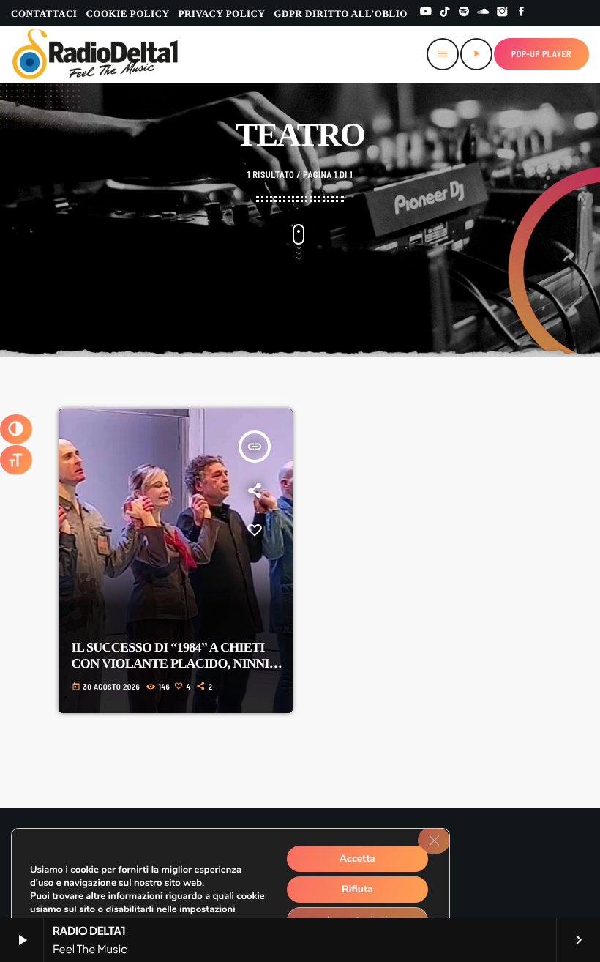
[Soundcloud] (483, 12)
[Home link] (95, 54)
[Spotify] (464, 12)
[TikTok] (445, 12)
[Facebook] (522, 12)
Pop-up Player (541, 54)
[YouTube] (426, 12)
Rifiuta (357, 889)
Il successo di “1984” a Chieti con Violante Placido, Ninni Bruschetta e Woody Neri (170, 663)
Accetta (357, 858)
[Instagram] (503, 12)
